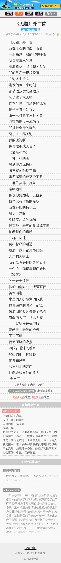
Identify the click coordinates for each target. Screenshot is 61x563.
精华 (19, 13)
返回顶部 (30, 547)
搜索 (39, 13)
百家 (29, 13)
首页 (9, 13)
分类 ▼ (51, 13)
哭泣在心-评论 (11, 470)
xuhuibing (28, 29)
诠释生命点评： (11, 411)
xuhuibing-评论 (12, 490)
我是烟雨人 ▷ (52, 5)
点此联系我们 (37, 553)
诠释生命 (25, 396)
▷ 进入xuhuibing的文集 (22, 390)
